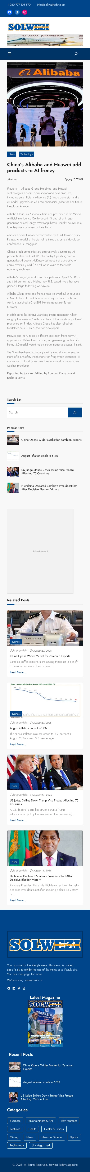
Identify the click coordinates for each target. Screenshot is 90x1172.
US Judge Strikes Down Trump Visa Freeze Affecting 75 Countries (47, 471)
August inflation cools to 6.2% (39, 456)
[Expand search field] (76, 54)
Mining (14, 1137)
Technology (27, 154)
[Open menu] (9, 53)
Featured (15, 1129)
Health (32, 1129)
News (12, 154)
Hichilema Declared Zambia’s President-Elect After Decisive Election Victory (49, 487)
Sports (74, 1137)
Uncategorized (41, 1145)
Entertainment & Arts (40, 1121)
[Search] (75, 412)
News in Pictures (51, 1137)
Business (16, 642)
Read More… (18, 672)
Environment (69, 1121)
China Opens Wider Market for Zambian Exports (51, 440)
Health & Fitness (54, 1129)
